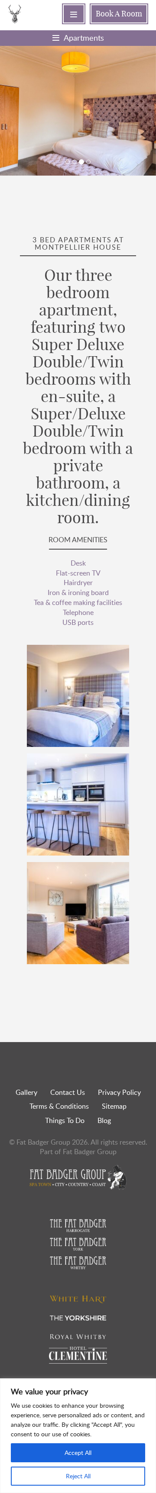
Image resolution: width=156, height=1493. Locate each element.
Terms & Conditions (59, 1106)
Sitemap (114, 1106)
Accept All (78, 1452)
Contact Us (67, 1092)
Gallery (26, 1092)
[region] (78, 1435)
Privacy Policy (119, 1092)
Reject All (78, 1476)
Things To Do (64, 1120)
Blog (104, 1120)
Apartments (84, 37)
